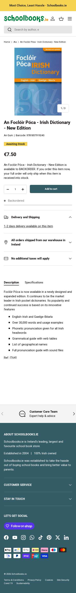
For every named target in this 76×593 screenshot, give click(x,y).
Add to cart (51, 188)
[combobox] (38, 30)
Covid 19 (8, 583)
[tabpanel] (38, 325)
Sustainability (23, 583)
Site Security (63, 580)
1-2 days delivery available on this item (28, 226)
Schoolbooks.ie (19, 574)
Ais (15, 42)
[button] (61, 18)
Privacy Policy (34, 580)
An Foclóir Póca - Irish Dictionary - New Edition (43, 42)
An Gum (8, 135)
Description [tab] (11, 282)
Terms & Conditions (14, 580)
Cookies (49, 580)
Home (7, 42)
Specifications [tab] (34, 282)
